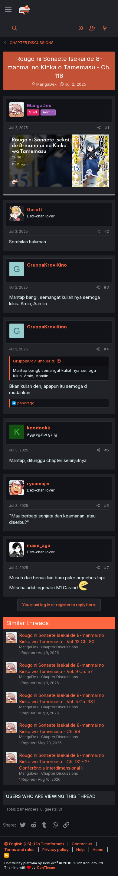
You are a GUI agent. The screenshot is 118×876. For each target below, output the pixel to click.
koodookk (38, 428)
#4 (106, 349)
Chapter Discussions (59, 647)
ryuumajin (38, 483)
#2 (106, 231)
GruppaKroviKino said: (34, 361)
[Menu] (8, 9)
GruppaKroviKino (47, 265)
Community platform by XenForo (54, 863)
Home (98, 849)
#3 (106, 287)
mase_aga (38, 545)
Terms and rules (19, 849)
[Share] (99, 128)
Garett (34, 209)
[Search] (14, 28)
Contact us (82, 843)
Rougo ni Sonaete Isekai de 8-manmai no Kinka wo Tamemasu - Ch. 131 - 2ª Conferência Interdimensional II (61, 761)
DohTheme (46, 867)
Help (80, 849)
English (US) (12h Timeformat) (36, 843)
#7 (106, 567)
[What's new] (104, 28)
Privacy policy (55, 849)
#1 (107, 127)
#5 (106, 450)
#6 (106, 505)
